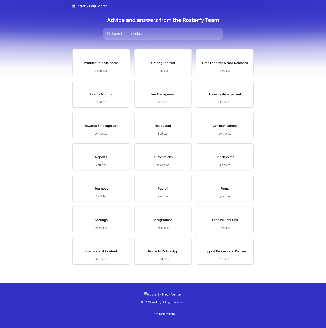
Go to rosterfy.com (163, 313)
